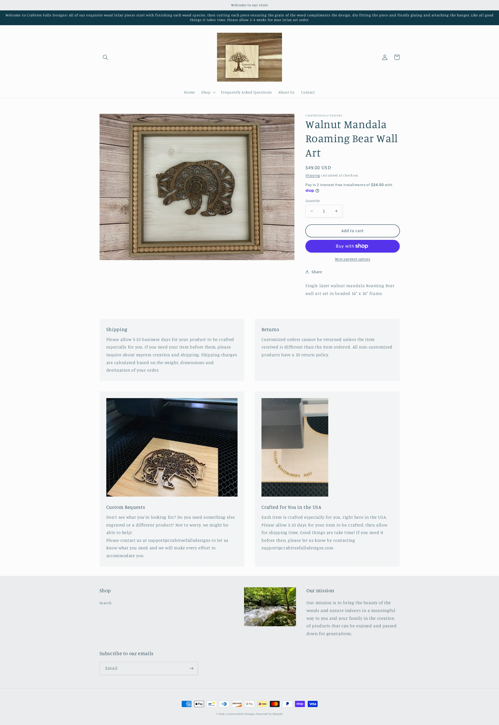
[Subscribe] (191, 668)
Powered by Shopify (269, 713)
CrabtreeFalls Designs (240, 713)
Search (106, 603)
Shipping (312, 175)
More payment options (352, 259)
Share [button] (317, 271)
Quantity (312, 200)
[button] (105, 57)
